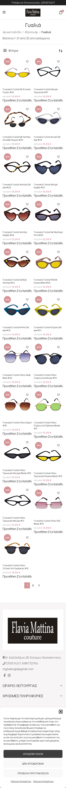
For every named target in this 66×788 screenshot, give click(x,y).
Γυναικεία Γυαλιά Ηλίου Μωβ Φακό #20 (16, 376)
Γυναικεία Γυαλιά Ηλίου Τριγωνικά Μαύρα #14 (14, 519)
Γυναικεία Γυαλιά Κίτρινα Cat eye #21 (47, 329)
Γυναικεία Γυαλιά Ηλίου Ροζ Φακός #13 (47, 522)
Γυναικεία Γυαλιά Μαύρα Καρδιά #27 (46, 186)
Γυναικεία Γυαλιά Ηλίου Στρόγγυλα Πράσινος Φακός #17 (47, 425)
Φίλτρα (13, 51)
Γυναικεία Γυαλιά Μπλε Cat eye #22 (16, 329)
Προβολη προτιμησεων (33, 773)
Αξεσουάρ (32, 32)
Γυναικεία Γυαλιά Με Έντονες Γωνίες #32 (17, 91)
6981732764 (30, 663)
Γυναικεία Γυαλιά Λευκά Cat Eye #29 (47, 138)
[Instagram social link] (9, 675)
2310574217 (48, 2)
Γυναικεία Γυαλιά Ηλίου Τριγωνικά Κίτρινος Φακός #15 (48, 475)
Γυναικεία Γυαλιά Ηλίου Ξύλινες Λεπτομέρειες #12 (16, 567)
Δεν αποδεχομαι (33, 763)
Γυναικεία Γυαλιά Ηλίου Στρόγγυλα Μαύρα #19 (45, 376)
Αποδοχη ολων (33, 754)
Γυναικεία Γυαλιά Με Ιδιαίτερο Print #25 (48, 234)
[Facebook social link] (5, 675)
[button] (60, 711)
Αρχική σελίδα (12, 32)
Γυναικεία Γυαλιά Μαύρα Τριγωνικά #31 (46, 91)
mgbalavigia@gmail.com (18, 669)
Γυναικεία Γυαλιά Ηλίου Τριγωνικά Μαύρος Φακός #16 (17, 472)
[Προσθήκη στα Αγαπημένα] (27, 62)
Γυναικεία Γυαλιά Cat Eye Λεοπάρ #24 (15, 281)
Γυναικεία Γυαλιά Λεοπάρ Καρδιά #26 (15, 234)
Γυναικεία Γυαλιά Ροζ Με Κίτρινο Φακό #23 (45, 281)
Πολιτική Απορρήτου (21, 781)
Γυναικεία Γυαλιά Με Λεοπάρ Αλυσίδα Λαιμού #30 (16, 138)
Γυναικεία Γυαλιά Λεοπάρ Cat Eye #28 (17, 186)
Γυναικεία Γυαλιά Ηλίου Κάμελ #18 (17, 424)
